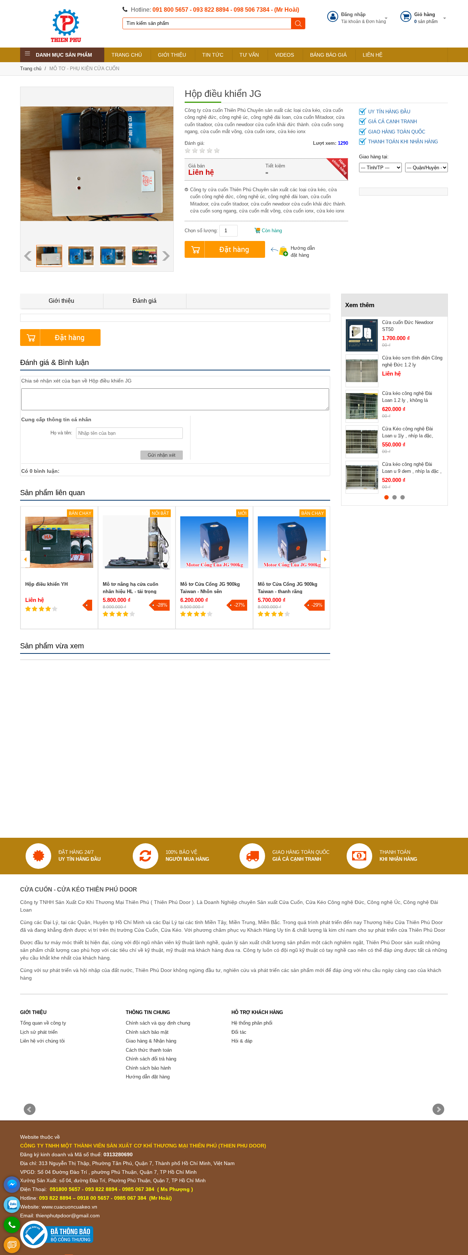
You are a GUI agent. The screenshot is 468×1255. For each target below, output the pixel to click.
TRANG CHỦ (127, 55)
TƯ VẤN (249, 55)
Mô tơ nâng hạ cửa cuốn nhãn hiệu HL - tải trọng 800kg (130, 591)
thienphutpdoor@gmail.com (68, 1215)
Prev (29, 1109)
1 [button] (386, 497)
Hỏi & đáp (241, 1041)
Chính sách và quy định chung (158, 1023)
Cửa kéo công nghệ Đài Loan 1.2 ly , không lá (407, 397)
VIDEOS (284, 55)
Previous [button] (27, 256)
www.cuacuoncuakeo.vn (69, 1207)
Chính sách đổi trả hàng (151, 1059)
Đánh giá (144, 301)
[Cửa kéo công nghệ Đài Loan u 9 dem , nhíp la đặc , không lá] (362, 477)
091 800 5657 (170, 10)
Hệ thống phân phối (251, 1023)
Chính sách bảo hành (148, 1068)
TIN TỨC (212, 55)
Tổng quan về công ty (43, 1023)
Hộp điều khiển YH (46, 584)
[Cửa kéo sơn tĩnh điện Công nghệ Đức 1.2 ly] (362, 371)
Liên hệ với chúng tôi (42, 1041)
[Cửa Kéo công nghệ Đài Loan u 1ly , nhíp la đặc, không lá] (362, 442)
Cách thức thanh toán (149, 1050)
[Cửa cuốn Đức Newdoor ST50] (362, 335)
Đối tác (238, 1032)
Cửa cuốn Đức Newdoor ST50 (407, 326)
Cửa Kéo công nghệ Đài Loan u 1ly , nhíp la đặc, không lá (407, 436)
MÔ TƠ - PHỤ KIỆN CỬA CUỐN (84, 68)
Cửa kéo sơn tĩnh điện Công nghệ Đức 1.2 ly (412, 361)
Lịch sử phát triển (38, 1032)
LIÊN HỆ (372, 55)
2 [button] (394, 497)
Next (438, 1109)
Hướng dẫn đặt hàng (303, 251)
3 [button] (402, 497)
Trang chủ (30, 68)
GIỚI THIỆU (172, 55)
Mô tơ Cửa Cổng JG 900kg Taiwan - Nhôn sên (210, 587)
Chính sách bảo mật (147, 1032)
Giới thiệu (61, 301)
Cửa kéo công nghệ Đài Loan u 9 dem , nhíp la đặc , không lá (412, 471)
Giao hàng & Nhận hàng (151, 1041)
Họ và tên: (61, 433)
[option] (49, 256)
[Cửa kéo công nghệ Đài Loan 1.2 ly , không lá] (362, 406)
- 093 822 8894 (209, 10)
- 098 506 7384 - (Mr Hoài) (264, 10)
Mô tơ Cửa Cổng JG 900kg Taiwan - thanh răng (287, 587)
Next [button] (166, 256)
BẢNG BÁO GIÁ (328, 55)
